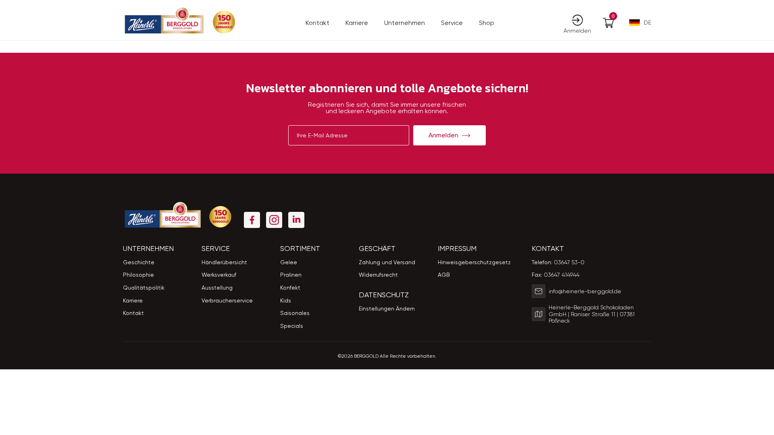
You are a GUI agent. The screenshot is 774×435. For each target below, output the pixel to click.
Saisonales (295, 313)
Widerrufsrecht (378, 274)
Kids (285, 300)
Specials (291, 326)
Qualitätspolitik (143, 287)
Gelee (288, 262)
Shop (486, 23)
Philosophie (138, 274)
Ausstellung (217, 287)
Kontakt (317, 23)
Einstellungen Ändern (387, 308)
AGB (444, 274)
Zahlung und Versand (387, 262)
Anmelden (443, 135)
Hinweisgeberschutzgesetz (474, 262)
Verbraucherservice (227, 300)
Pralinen (291, 274)
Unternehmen (404, 23)
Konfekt (290, 287)
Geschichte (138, 262)
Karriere (356, 23)
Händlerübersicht (224, 262)
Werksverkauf (219, 274)
